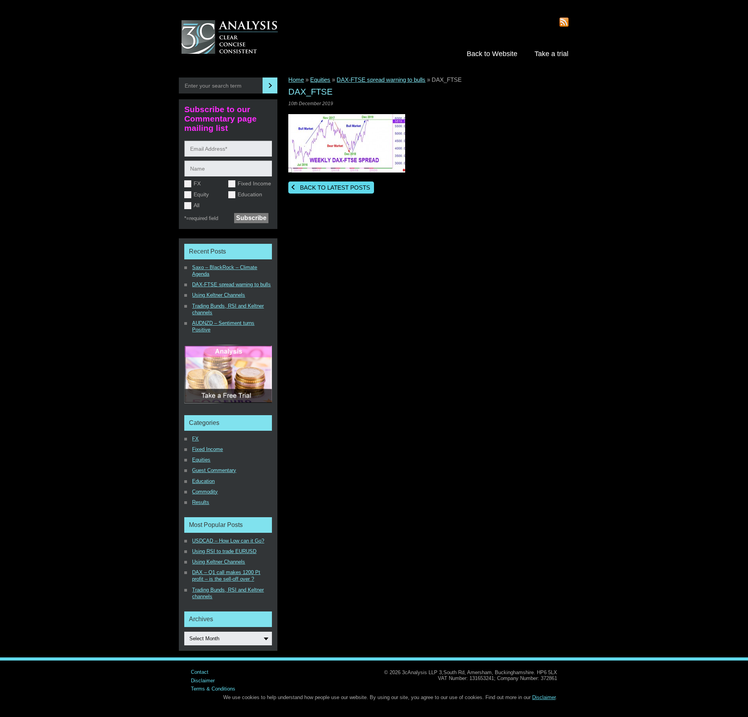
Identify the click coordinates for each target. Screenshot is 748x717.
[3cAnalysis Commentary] (237, 38)
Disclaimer (203, 680)
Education (250, 194)
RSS (564, 22)
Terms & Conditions (213, 688)
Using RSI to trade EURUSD (224, 551)
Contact (199, 672)
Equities (320, 79)
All (196, 205)
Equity (201, 194)
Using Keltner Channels (218, 295)
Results (200, 502)
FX (197, 183)
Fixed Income (254, 183)
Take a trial (551, 53)
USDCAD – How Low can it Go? (228, 541)
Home (296, 79)
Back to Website (492, 53)
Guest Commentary (214, 470)
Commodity (205, 492)
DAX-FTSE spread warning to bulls (381, 79)
